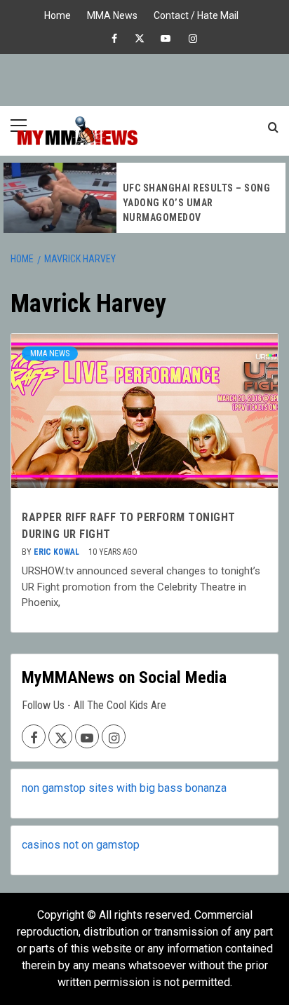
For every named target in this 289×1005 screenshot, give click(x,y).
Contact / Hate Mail (196, 14)
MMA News (112, 14)
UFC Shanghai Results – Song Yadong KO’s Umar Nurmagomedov (197, 202)
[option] (144, 198)
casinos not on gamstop (81, 844)
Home (57, 14)
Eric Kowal (57, 552)
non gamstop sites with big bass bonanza (124, 788)
